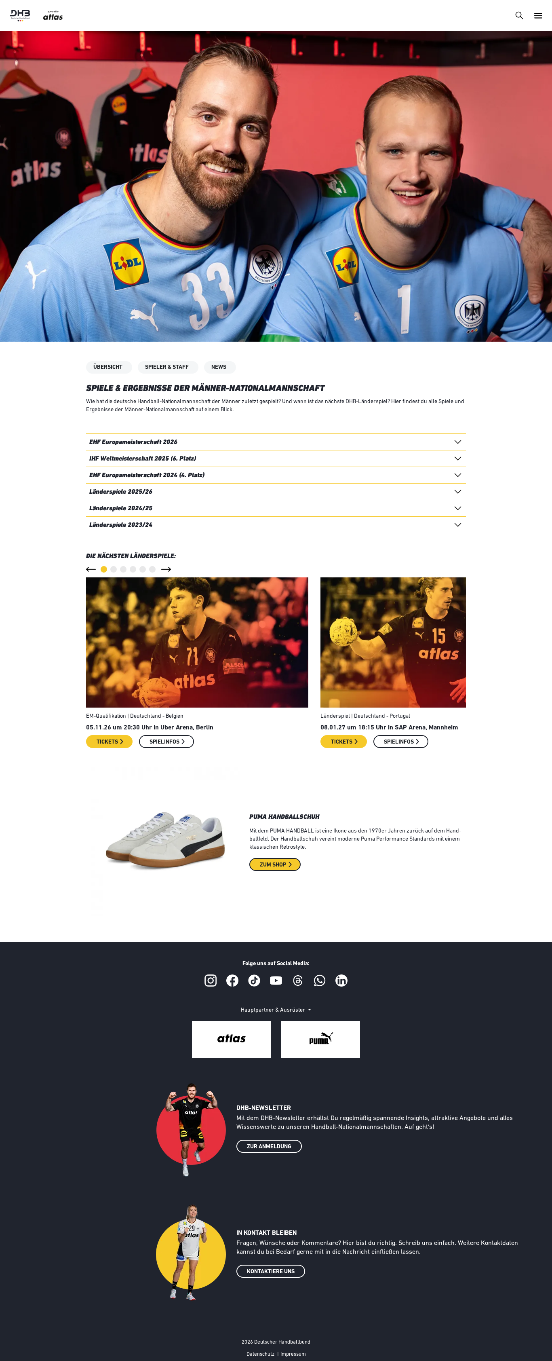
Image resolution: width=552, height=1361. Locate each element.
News (218, 367)
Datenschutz (260, 1354)
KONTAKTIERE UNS (271, 1272)
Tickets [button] (107, 742)
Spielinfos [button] (164, 742)
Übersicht (107, 367)
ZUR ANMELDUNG (269, 1147)
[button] (91, 569)
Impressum (293, 1354)
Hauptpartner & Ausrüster (273, 1010)
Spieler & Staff (167, 367)
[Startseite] (20, 15)
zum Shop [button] (273, 865)
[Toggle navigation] (519, 15)
